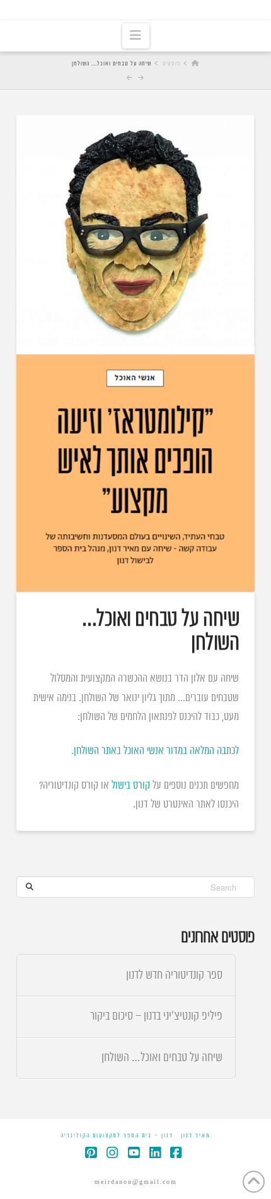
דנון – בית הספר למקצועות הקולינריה (117, 1135)
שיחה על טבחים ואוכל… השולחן (161, 1057)
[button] (135, 35)
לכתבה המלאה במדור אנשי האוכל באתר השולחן (156, 751)
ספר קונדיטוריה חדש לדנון (174, 975)
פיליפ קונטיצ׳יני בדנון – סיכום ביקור (156, 1016)
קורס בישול (131, 786)
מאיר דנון (195, 1135)
